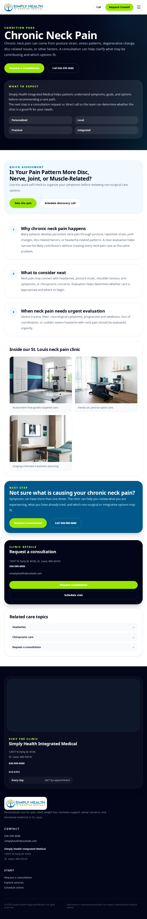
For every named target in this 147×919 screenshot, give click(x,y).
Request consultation (28, 523)
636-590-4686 (17, 566)
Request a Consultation (24, 68)
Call (98, 7)
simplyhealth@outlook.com (25, 573)
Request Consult (119, 7)
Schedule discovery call (60, 203)
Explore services (14, 882)
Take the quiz (23, 203)
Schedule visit (73, 595)
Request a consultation (18, 877)
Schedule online (14, 887)
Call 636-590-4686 (63, 68)
